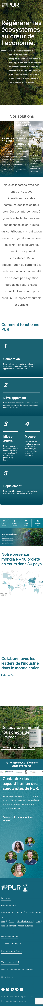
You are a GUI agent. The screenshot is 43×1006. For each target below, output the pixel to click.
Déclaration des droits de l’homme (17, 970)
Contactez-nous (8, 906)
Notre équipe (7, 977)
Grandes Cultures (25, 921)
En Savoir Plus (8, 675)
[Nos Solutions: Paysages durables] (21, 149)
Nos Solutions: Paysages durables (17, 926)
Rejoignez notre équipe (11, 951)
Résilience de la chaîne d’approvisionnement (21, 912)
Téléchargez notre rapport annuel (17, 747)
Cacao (11, 921)
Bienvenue (6, 898)
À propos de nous (9, 936)
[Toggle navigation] (40, 5)
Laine (38, 921)
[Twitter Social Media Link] (12, 989)
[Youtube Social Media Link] (21, 989)
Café (3, 921)
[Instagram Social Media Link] (7, 989)
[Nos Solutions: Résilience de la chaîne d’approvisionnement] (7, 149)
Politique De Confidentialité (13, 1001)
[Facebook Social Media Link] (3, 989)
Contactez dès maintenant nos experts (18, 818)
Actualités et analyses (11, 943)
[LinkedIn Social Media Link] (17, 989)
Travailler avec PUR (10, 962)
